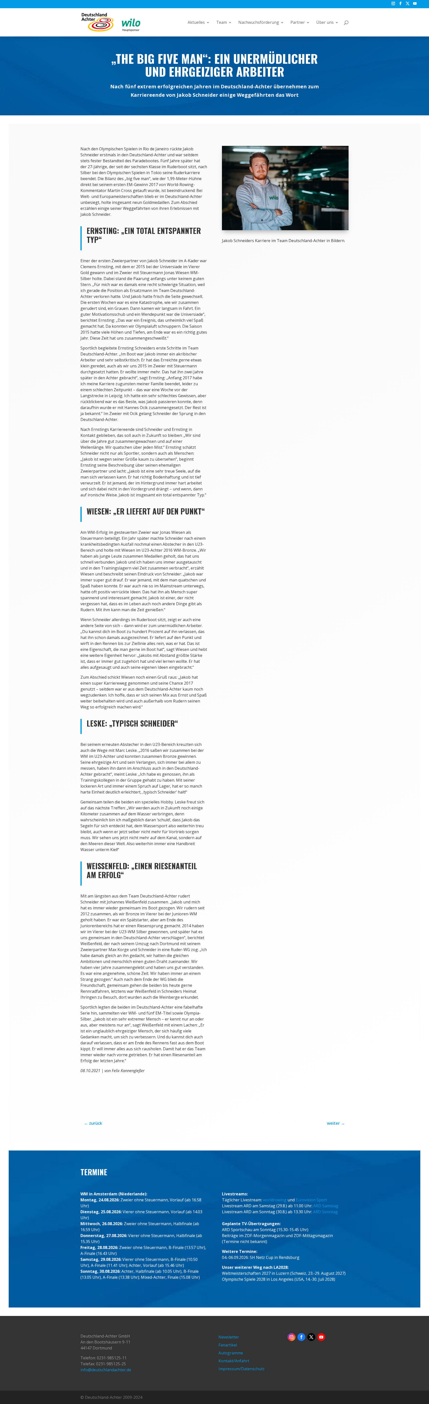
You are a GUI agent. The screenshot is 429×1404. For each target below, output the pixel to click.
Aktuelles (196, 23)
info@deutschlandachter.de (105, 1369)
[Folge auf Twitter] (311, 1337)
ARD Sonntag (325, 1211)
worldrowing (274, 1200)
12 (308, 220)
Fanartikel (227, 1345)
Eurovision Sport (311, 1200)
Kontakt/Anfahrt (233, 1361)
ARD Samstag (325, 1206)
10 (300, 220)
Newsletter (228, 1337)
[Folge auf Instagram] (291, 1337)
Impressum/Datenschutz (241, 1369)
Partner (297, 23)
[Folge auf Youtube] (321, 1337)
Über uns (325, 23)
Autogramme (230, 1353)
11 (304, 220)
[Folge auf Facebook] (301, 1337)
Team (221, 23)
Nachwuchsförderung (258, 23)
